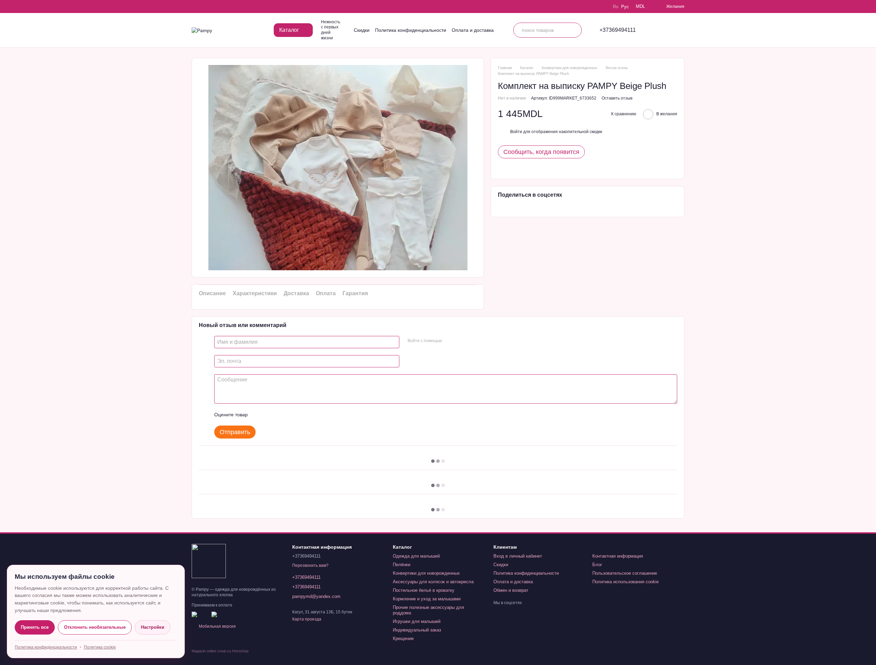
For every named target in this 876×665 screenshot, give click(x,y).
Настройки (152, 627)
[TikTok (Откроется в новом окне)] (204, 6)
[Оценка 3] (280, 414)
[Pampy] (209, 560)
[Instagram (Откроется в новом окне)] (195, 6)
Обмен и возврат (510, 590)
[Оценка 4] (291, 414)
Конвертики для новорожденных (426, 573)
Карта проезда (306, 619)
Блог (597, 564)
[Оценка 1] (259, 414)
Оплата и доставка (473, 30)
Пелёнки (401, 564)
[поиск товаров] (574, 30)
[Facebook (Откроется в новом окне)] (214, 6)
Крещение (403, 638)
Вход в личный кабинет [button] (517, 556)
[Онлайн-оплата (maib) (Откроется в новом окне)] (235, 614)
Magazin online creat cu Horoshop (220, 651)
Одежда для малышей (416, 556)
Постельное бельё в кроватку (423, 590)
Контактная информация (617, 556)
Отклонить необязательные (95, 627)
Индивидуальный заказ (417, 630)
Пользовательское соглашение (624, 573)
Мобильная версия (217, 626)
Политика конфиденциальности (410, 30)
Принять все (35, 627)
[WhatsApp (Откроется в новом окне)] (233, 6)
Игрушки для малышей (416, 621)
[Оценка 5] (302, 414)
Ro (615, 6)
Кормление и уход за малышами (427, 598)
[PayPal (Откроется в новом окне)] (201, 614)
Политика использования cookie (625, 581)
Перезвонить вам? (310, 565)
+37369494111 (618, 30)
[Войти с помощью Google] (460, 341)
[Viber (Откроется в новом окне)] (223, 6)
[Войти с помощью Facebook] (450, 341)
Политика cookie (100, 647)
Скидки (362, 30)
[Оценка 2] (270, 414)
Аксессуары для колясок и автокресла (433, 581)
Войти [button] (516, 131)
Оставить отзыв (617, 98)
